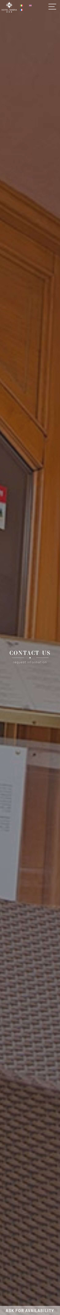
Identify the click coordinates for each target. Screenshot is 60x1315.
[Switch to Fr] (21, 10)
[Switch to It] (21, 5)
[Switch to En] (30, 5)
